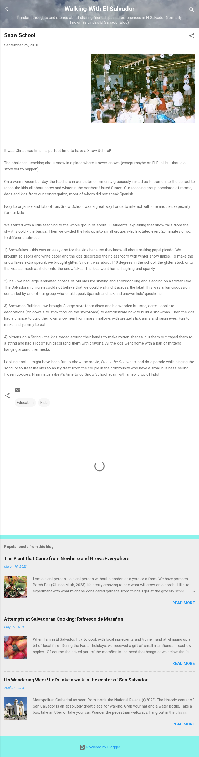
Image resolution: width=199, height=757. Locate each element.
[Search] (192, 10)
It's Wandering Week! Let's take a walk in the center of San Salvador (76, 679)
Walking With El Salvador (99, 8)
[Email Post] (18, 392)
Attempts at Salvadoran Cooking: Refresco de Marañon (63, 619)
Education (25, 402)
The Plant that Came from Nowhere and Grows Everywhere (66, 558)
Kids (44, 402)
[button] (192, 37)
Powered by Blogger (102, 747)
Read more (183, 603)
